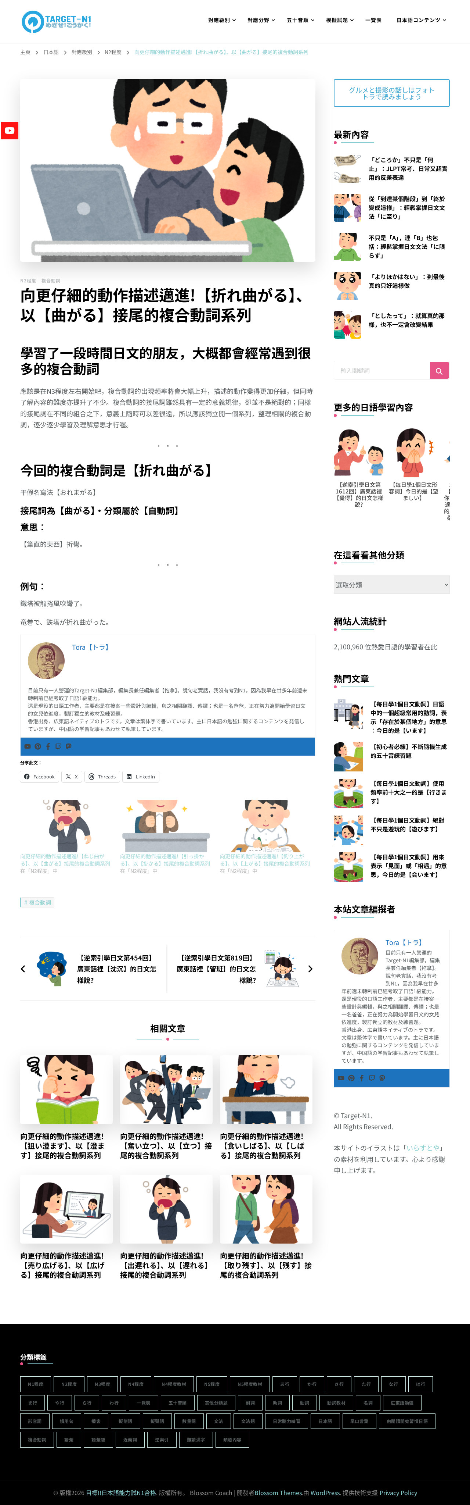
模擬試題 (337, 20)
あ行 (284, 1384)
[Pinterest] (38, 746)
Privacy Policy (398, 1492)
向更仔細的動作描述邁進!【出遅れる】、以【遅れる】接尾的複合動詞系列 (166, 1265)
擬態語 (126, 1421)
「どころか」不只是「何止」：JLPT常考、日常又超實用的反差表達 (408, 168)
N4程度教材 (174, 1384)
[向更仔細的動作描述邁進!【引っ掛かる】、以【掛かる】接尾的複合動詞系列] (166, 826)
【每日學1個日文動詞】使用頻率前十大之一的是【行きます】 (408, 792)
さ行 (339, 1384)
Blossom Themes (278, 1492)
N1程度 (35, 1384)
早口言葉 (359, 1421)
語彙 (68, 1439)
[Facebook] (48, 746)
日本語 (325, 1421)
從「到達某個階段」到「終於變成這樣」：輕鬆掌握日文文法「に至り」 (407, 207)
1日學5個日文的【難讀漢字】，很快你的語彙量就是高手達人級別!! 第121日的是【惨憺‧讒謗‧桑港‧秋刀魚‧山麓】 (358, 504)
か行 (312, 1384)
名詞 (368, 1402)
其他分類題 (216, 1402)
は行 (420, 1384)
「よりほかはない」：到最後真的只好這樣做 (407, 281)
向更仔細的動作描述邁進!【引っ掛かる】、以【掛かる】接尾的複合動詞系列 (165, 859)
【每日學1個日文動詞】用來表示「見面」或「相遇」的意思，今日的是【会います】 (408, 865)
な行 (393, 1384)
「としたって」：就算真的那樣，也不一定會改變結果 (407, 320)
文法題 (248, 1421)
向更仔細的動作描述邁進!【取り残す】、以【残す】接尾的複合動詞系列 (266, 1265)
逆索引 (162, 1439)
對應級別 (219, 20)
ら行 (86, 1402)
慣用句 (67, 1421)
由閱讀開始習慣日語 (407, 1421)
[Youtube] (27, 746)
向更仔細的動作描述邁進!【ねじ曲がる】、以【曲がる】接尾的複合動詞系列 (65, 859)
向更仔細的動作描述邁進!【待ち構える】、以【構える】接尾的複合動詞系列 (413, 494)
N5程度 (212, 1384)
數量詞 (189, 1421)
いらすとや (423, 1147)
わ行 (114, 1402)
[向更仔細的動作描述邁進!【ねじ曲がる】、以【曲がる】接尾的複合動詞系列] (66, 826)
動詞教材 (336, 1402)
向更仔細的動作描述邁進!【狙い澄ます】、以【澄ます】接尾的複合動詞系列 (62, 1145)
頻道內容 (232, 1439)
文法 (218, 1421)
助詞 (277, 1402)
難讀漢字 (196, 1439)
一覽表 (373, 20)
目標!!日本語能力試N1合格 (121, 1492)
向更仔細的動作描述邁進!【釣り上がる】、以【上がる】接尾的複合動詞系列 (265, 859)
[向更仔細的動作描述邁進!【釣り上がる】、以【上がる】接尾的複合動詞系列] (266, 826)
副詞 (250, 1402)
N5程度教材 (250, 1384)
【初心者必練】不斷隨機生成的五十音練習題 (408, 751)
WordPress (325, 1492)
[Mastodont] (68, 746)
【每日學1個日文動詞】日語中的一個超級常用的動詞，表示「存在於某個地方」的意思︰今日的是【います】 (408, 717)
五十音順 (298, 20)
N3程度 (102, 1384)
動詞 (304, 1402)
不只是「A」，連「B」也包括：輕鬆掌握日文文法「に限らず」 (407, 246)
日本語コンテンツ (419, 20)
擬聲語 (157, 1421)
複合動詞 (51, 280)
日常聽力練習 (286, 1421)
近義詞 (130, 1439)
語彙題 (98, 1439)
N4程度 (136, 1384)
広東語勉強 (402, 1402)
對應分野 (258, 20)
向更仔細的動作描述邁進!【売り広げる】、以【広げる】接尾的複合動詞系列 (62, 1265)
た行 (366, 1384)
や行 (59, 1402)
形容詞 (35, 1421)
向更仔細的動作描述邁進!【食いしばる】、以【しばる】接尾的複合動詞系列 (262, 1145)
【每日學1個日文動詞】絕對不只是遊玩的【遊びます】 (407, 824)
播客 (96, 1421)
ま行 (32, 1402)
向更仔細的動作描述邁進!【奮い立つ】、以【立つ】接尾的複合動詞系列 (166, 1145)
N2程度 (28, 280)
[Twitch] (58, 746)
